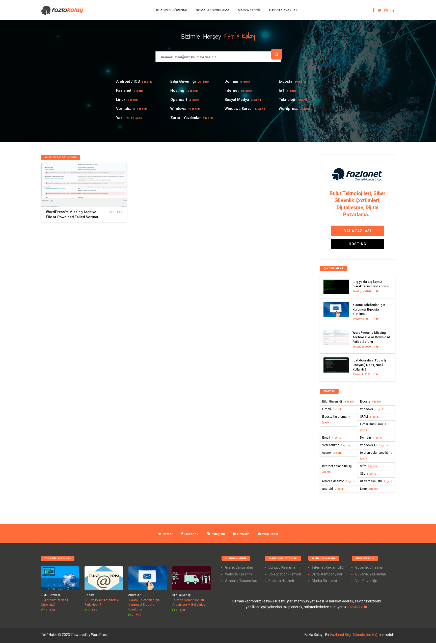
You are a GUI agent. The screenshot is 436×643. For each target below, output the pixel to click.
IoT (281, 90)
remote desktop (338, 481)
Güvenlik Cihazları (369, 567)
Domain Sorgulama (212, 10)
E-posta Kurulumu (336, 419)
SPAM (369, 416)
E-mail (331, 409)
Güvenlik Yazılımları (370, 574)
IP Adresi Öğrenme (171, 10)
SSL (368, 473)
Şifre (368, 466)
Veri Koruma (336, 445)
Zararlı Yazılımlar (185, 117)
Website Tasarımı (239, 574)
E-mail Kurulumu (373, 427)
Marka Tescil (249, 10)
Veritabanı (125, 108)
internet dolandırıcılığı (337, 468)
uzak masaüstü (376, 481)
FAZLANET (356, 607)
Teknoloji (287, 99)
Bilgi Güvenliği (183, 81)
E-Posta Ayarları (283, 10)
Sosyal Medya (237, 99)
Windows (178, 108)
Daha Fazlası (357, 231)
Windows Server (239, 108)
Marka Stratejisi (324, 581)
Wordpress (288, 108)
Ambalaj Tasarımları (241, 581)
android (332, 489)
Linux (121, 99)
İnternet (232, 90)
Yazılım (122, 117)
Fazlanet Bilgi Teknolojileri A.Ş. (354, 635)
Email (331, 437)
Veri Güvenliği (366, 581)
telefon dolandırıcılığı (376, 455)
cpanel (332, 452)
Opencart (178, 99)
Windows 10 (374, 445)
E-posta (285, 81)
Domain (231, 81)
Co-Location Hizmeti (284, 574)
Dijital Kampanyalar (327, 574)
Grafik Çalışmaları (239, 567)
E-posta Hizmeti (281, 581)
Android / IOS (128, 81)
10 (45, 610)
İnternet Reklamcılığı (328, 567)
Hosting (177, 90)
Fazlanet (123, 90)
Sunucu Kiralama (281, 567)
